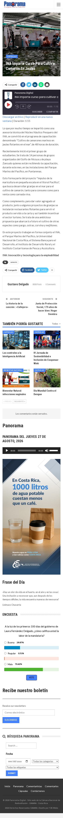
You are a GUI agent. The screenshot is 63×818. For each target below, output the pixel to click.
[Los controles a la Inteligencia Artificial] (16, 340)
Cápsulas (11, 56)
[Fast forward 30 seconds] (29, 106)
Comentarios (51, 786)
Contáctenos (38, 791)
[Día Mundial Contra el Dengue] (47, 378)
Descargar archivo (13, 116)
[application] (31, 450)
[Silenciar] (46, 450)
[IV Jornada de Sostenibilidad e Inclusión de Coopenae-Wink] (47, 340)
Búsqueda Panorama (22, 736)
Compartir (52, 111)
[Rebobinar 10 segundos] (17, 106)
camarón (13, 262)
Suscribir (37, 111)
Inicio (7, 786)
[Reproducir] (7, 450)
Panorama (18, 786)
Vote (31, 677)
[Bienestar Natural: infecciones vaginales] (16, 378)
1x (23, 106)
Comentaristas (34, 786)
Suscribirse (11, 720)
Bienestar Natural (13, 370)
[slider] (54, 450)
